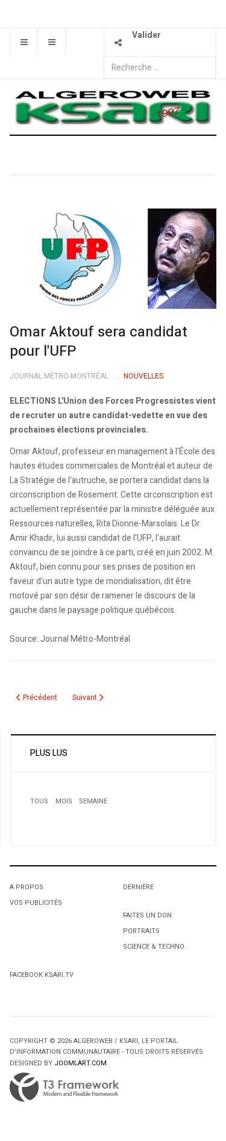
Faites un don (147, 915)
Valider (146, 35)
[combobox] (160, 67)
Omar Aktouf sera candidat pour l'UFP (98, 341)
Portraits (141, 931)
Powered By (64, 1088)
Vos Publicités (36, 903)
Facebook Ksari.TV (42, 975)
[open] (24, 42)
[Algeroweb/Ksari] (113, 106)
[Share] (118, 42)
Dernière (138, 887)
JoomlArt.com (80, 1063)
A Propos (26, 887)
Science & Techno (153, 947)
